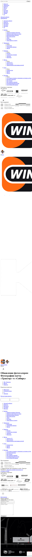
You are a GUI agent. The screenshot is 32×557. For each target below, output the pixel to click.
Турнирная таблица (11, 47)
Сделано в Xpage (5, 471)
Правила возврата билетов (13, 32)
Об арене (6, 24)
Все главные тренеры (12, 82)
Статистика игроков (12, 54)
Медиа (5, 8)
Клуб (5, 9)
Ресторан (9, 39)
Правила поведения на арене (14, 34)
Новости (6, 4)
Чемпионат (6, 5)
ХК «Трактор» (7, 382)
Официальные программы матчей (15, 65)
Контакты (6, 23)
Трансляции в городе (12, 40)
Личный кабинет (8, 20)
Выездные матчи (11, 36)
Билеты (5, 30)
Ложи (8, 37)
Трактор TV (10, 62)
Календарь (9, 45)
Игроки (8, 53)
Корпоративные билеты (13, 35)
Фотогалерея (10, 63)
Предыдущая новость (6, 396)
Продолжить (4, 497)
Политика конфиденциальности (15, 469)
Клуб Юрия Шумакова (12, 84)
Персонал (9, 57)
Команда (6, 6)
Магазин (6, 11)
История (6, 10)
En (4, 14)
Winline (5, 13)
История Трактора (11, 79)
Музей (8, 71)
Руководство (10, 70)
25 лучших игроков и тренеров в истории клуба (19, 78)
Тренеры (9, 56)
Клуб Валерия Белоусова (13, 83)
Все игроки (9, 80)
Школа (8, 73)
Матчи (8, 48)
